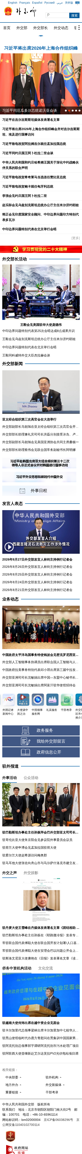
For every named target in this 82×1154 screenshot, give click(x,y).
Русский (49, 2)
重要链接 (11, 1092)
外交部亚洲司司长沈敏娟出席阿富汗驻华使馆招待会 (39, 685)
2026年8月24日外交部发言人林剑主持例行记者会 (37, 582)
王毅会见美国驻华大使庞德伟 (41, 324)
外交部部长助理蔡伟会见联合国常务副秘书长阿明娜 (39, 450)
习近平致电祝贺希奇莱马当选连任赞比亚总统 (34, 177)
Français (24, 2)
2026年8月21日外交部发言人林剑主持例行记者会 (37, 590)
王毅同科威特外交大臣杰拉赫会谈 (26, 355)
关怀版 (69, 2)
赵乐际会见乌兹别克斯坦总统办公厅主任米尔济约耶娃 (40, 205)
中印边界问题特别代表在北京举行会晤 (29, 229)
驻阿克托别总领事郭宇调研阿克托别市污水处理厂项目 (40, 1046)
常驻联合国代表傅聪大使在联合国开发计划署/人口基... (40, 943)
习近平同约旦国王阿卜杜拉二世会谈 (27, 153)
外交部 (21, 28)
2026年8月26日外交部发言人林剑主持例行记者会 (37, 566)
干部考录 (52, 1092)
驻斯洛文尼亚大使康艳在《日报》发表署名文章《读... (40, 958)
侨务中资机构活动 (16, 968)
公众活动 (31, 778)
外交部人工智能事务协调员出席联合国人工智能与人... (40, 662)
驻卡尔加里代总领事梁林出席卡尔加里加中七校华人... (40, 1030)
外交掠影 (31, 873)
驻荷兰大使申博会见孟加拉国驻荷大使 (29, 847)
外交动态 (61, 28)
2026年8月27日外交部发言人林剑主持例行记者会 (37, 559)
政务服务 (45, 730)
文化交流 (45, 968)
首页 (6, 28)
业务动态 (10, 599)
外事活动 (9, 778)
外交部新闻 (12, 363)
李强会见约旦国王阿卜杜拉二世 (24, 196)
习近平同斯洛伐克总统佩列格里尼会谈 (33, 110)
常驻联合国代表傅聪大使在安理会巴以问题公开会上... (40, 950)
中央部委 (11, 1077)
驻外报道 (10, 766)
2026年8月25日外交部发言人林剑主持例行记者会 (37, 574)
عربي (60, 2)
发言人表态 (12, 503)
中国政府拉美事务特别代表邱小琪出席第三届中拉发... (40, 670)
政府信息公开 (49, 752)
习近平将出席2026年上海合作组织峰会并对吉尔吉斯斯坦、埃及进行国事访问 (41, 45)
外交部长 (40, 28)
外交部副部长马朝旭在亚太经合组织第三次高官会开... (40, 426)
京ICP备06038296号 (58, 1120)
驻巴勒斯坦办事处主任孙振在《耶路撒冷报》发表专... (40, 935)
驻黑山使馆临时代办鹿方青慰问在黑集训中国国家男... (40, 1038)
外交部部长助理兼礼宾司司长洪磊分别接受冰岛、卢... (40, 434)
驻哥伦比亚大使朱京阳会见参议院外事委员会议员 (37, 840)
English (12, 2)
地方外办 (11, 1085)
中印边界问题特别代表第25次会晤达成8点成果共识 (38, 331)
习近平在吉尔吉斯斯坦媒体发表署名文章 (31, 119)
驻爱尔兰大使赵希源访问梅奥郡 (24, 855)
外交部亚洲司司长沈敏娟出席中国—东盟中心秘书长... (40, 677)
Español (37, 2)
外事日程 (39, 490)
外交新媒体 (54, 1085)
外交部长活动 (14, 259)
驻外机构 (52, 1077)
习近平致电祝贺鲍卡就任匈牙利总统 (27, 186)
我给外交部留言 (51, 741)
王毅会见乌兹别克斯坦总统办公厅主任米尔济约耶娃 (39, 339)
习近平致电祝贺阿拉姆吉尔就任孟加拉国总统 (34, 144)
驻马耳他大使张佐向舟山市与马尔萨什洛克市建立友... (40, 863)
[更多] (76, 238)
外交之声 (9, 873)
